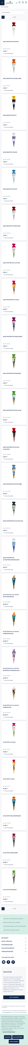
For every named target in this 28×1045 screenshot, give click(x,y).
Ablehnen (8, 1037)
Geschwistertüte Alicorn (11, 263)
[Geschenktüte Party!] (14, 103)
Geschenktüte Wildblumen (11, 226)
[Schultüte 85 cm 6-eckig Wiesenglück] (14, 693)
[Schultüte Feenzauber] (14, 840)
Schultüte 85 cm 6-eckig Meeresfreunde (11, 632)
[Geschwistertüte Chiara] (14, 287)
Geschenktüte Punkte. (10, 152)
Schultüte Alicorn (9, 742)
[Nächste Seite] (6, 17)
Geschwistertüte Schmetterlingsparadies (11, 559)
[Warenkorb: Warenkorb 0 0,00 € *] (26, 2)
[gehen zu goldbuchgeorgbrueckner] (13, 962)
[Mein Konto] (22, 2)
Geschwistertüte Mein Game (12, 410)
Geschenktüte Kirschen (11, 41)
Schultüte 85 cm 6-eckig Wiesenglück (11, 706)
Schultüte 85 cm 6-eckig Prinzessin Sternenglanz (11, 669)
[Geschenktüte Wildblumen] (14, 213)
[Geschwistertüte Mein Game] (14, 398)
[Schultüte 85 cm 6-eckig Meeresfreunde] (14, 619)
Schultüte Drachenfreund (12, 816)
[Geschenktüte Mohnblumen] (14, 66)
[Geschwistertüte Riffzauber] (14, 471)
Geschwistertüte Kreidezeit (12, 373)
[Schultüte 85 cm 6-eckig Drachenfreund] (14, 582)
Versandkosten (7, 1012)
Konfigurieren (14, 1041)
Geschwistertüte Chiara (11, 299)
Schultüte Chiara (9, 779)
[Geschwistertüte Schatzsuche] (14, 508)
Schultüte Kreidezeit (10, 889)
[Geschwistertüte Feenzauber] (14, 324)
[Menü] (2, 2)
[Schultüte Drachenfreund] (14, 803)
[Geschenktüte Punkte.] (14, 140)
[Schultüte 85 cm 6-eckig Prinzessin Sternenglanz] (14, 656)
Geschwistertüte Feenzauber (12, 336)
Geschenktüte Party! (9, 115)
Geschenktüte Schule (10, 189)
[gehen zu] (10, 17)
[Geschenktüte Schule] (14, 176)
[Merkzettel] (19, 2)
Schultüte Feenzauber (10, 852)
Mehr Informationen (9, 1032)
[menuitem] (2, 2)
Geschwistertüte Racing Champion (11, 448)
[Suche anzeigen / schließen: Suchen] (16, 2)
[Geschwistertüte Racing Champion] (14, 435)
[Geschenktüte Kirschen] (14, 29)
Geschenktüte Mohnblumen (12, 78)
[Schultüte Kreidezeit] (14, 877)
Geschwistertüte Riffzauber (12, 484)
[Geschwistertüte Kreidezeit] (14, 361)
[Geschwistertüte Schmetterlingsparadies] (14, 545)
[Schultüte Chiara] (14, 766)
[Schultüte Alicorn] (14, 730)
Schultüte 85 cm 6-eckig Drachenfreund (11, 595)
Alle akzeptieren (18, 1037)
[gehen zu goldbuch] (3, 962)
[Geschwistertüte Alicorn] (14, 250)
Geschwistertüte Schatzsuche (13, 521)
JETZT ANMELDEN (14, 997)
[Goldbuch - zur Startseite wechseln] (9, 2)
